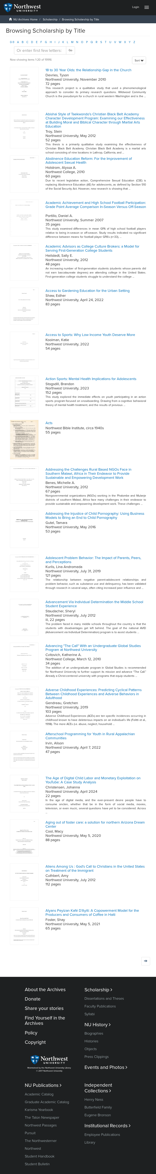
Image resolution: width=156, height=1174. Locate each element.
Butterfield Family (98, 1107)
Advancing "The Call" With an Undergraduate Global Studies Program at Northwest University (93, 648)
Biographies (93, 1033)
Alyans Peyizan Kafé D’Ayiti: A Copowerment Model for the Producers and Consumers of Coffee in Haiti (92, 912)
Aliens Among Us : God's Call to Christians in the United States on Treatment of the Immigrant (95, 868)
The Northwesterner (41, 1140)
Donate (33, 999)
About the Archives (45, 990)
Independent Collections (98, 1088)
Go (70, 50)
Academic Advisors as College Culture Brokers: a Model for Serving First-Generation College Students (92, 248)
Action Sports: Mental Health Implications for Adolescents (91, 379)
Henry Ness (93, 1099)
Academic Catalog (39, 1094)
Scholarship (50, 19)
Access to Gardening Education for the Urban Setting (88, 290)
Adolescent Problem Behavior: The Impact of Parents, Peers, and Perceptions (93, 560)
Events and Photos (105, 1067)
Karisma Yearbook (39, 1109)
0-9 (12, 42)
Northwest (33, 1148)
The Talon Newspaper (42, 1117)
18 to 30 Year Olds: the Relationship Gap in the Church (88, 70)
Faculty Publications (100, 1006)
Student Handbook (39, 1156)
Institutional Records (107, 1126)
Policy (31, 1033)
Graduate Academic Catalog (47, 1102)
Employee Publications (102, 1134)
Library (89, 1142)
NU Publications (43, 1085)
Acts (49, 423)
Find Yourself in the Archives (45, 1020)
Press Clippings (96, 1056)
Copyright (35, 1042)
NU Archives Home (25, 19)
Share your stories (44, 1008)
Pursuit (30, 1133)
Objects (90, 1049)
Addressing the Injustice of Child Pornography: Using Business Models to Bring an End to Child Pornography (95, 515)
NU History (97, 1025)
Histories (91, 1041)
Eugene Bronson (97, 1115)
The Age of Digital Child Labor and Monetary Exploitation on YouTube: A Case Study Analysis (93, 780)
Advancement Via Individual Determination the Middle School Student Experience (94, 604)
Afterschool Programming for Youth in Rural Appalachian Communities (90, 736)
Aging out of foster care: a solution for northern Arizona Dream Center (95, 824)
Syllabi (89, 1014)
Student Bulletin (37, 1164)
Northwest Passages (41, 1125)
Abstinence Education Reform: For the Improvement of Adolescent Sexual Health (89, 160)
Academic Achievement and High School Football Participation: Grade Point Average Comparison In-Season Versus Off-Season (96, 204)
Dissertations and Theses (104, 998)
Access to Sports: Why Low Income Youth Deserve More (90, 334)
